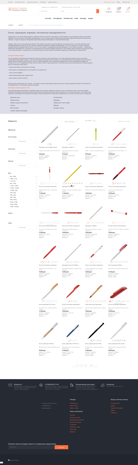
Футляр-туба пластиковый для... (117, 225)
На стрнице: (88, 120)
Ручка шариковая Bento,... (115, 265)
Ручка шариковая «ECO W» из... (71, 343)
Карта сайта (73, 429)
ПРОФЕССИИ (68, 18)
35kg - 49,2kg (13, 199)
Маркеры (56, 105)
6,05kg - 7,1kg (13, 178)
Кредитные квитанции (117, 408)
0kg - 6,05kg (13, 176)
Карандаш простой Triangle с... (71, 265)
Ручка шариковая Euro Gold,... (93, 343)
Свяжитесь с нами (75, 427)
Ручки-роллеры (58, 97)
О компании (43, 2)
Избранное (114, 413)
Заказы (113, 405)
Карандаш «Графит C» (68, 147)
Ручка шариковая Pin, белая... (47, 304)
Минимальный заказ (109, 2)
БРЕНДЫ (83, 18)
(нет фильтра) (22, 141)
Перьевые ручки (14, 100)
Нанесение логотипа (32, 2)
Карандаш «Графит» (91, 225)
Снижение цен (74, 403)
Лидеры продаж (74, 408)
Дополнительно (52, 2)
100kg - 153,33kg (14, 206)
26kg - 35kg (13, 197)
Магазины (72, 432)
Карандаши (57, 100)
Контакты (10, 2)
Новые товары (74, 405)
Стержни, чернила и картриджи (18, 110)
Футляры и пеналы (59, 108)
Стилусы (12, 105)
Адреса (113, 410)
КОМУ (76, 18)
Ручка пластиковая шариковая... (94, 147)
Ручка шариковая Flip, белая (116, 343)
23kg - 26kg (13, 195)
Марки (118, 2)
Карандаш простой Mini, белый (48, 147)
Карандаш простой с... (68, 186)
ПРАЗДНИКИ (57, 18)
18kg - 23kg (13, 192)
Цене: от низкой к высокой (69, 122)
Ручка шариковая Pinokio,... (47, 343)
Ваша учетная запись (119, 399)
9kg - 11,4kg (13, 183)
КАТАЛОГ (48, 18)
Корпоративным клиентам (77, 420)
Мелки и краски (14, 108)
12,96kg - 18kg (13, 190)
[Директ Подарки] (17, 9)
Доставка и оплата (20, 2)
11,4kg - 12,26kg (14, 185)
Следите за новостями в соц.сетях (115, 386)
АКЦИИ (90, 18)
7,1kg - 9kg (12, 181)
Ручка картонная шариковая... (94, 304)
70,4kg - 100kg (13, 204)
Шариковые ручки (15, 97)
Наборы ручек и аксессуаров (62, 102)
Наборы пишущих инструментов (19, 102)
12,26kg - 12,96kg (14, 188)
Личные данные (115, 403)
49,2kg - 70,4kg (13, 202)
